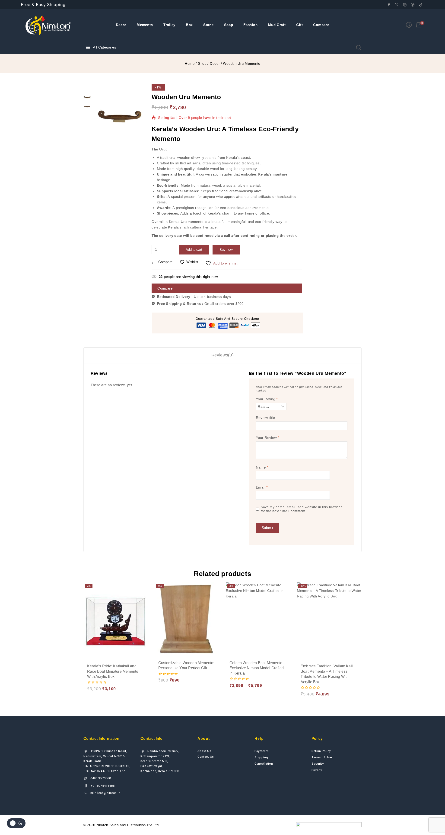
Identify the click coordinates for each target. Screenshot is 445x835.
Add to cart (194, 249)
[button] (99, 671)
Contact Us (205, 756)
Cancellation (263, 763)
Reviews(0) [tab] (222, 355)
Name (262, 467)
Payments (261, 751)
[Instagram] (404, 4)
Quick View (132, 671)
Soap (228, 25)
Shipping (261, 757)
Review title (265, 418)
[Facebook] (388, 4)
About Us (204, 751)
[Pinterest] (412, 4)
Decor (121, 25)
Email (262, 487)
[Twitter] (396, 4)
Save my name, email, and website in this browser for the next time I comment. (301, 509)
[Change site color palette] (16, 823)
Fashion (250, 25)
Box (189, 25)
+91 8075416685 (102, 785)
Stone (208, 25)
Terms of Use (322, 757)
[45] (120, 116)
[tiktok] (420, 4)
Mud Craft (277, 25)
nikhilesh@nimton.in (105, 793)
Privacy (317, 770)
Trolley (169, 25)
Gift (299, 25)
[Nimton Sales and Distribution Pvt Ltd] (48, 25)
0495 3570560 (100, 778)
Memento (145, 25)
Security (318, 763)
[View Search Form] (359, 47)
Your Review (268, 438)
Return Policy (321, 751)
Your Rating (267, 399)
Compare (321, 25)
